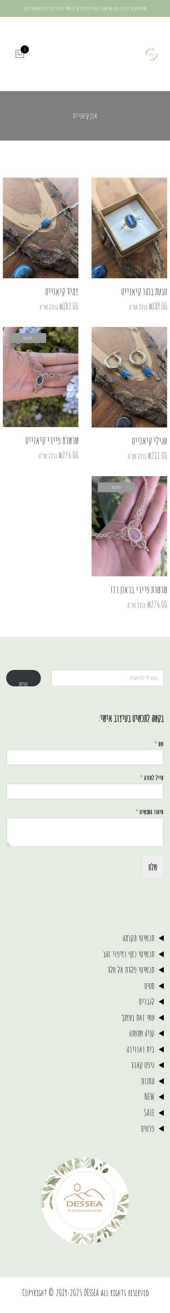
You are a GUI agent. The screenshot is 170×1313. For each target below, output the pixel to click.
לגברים (146, 1001)
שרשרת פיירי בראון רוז (139, 589)
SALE (149, 1112)
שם (158, 744)
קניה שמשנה (141, 1032)
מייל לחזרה (151, 777)
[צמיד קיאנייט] (40, 228)
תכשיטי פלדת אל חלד (130, 969)
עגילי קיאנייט (149, 441)
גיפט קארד (142, 1064)
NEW (149, 1096)
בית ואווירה (140, 1049)
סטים (149, 985)
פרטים (147, 1128)
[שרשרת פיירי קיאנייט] (40, 377)
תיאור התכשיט (149, 812)
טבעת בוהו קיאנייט (144, 291)
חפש (23, 682)
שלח (153, 866)
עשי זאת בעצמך (137, 1017)
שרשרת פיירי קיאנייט (52, 440)
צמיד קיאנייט (61, 291)
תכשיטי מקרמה (138, 937)
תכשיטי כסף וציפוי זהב (128, 953)
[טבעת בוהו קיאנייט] (129, 228)
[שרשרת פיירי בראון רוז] (129, 526)
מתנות (147, 1080)
